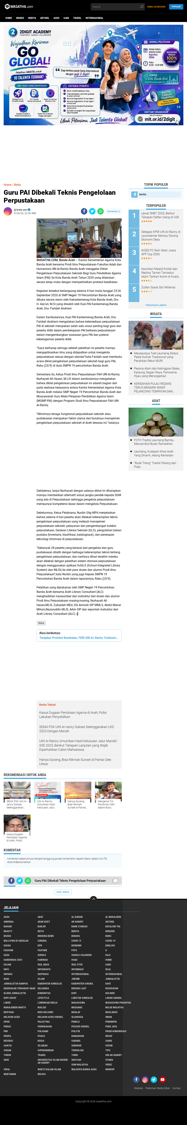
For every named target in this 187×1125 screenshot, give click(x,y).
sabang (75, 1040)
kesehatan (111, 988)
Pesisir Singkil (80, 1026)
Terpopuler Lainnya (156, 305)
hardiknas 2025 (13, 959)
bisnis (7, 935)
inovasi (8, 974)
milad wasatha (114, 1007)
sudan (7, 1050)
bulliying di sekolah (16, 940)
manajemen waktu (15, 1007)
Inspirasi (43, 974)
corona (42, 940)
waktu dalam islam (49, 1069)
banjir (42, 926)
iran (6, 978)
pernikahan (45, 1026)
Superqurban (46, 1050)
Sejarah (43, 1045)
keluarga (43, 988)
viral (7, 1069)
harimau (43, 959)
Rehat (108, 1036)
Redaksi (138, 1088)
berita (32, 17)
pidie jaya (111, 1026)
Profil (7, 1036)
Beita (41, 623)
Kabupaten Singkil (82, 983)
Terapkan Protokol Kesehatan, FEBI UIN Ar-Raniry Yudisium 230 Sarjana (79, 638)
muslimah (111, 1012)
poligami (43, 1031)
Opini (7, 1021)
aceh (56, 17)
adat (40, 916)
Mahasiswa (78, 1002)
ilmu (66, 17)
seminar (76, 1045)
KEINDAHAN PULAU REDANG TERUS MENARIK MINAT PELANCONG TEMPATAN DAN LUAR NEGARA (153, 387)
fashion (8, 950)
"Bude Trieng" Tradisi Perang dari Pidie (155, 465)
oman (108, 1016)
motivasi (9, 1012)
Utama (109, 1059)
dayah (7, 945)
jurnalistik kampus (16, 983)
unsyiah (76, 1059)
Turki (74, 1055)
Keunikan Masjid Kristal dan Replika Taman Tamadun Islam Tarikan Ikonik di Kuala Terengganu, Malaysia (160, 272)
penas (7, 1026)
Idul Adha (43, 964)
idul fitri (77, 964)
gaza (6, 955)
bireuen (110, 931)
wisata (42, 1074)
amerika (9, 921)
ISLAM (41, 978)
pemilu (75, 1021)
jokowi (75, 978)
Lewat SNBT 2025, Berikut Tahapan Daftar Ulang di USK (160, 215)
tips (107, 1050)
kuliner (110, 993)
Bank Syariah (79, 926)
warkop (110, 1069)
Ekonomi (76, 945)
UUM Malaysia (79, 1064)
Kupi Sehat (10, 997)
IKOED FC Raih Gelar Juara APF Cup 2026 (158, 252)
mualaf (75, 1012)
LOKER (7, 1002)
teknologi (77, 1050)
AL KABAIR (77, 916)
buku (108, 935)
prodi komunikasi (115, 1031)
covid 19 (76, 940)
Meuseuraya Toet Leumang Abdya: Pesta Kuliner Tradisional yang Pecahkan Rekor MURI (156, 357)
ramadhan (77, 1036)
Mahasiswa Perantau (118, 1002)
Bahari (8, 926)
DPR (40, 945)
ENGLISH (110, 945)
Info (6, 969)
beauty (8, 931)
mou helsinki (45, 1012)
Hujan (7, 964)
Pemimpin (111, 1021)
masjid (42, 1007)
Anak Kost (44, 921)
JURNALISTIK (112, 978)
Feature (42, 950)
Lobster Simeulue (82, 997)
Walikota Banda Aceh (84, 1069)
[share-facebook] (84, 211)
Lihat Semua (62, 892)
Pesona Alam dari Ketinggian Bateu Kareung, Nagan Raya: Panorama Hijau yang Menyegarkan (157, 372)
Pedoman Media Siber (157, 1088)
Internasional (94, 17)
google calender (81, 955)
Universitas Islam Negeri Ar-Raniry (53, 1061)
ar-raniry (77, 921)
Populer (176, 6)
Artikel (44, 17)
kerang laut (78, 988)
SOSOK (109, 1045)
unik (6, 1059)
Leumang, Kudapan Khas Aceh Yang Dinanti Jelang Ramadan (153, 453)
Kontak (176, 1088)
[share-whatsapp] (100, 211)
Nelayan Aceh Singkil (50, 1016)
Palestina (44, 1021)
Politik (75, 1031)
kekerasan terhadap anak (19, 988)
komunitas (44, 993)
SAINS (108, 1040)
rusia (41, 1040)
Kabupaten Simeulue (50, 983)
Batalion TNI (112, 926)
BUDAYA (75, 935)
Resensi (8, 1040)
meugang (76, 1007)
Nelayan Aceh (12, 1016)
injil (108, 969)
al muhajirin (113, 916)
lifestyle (43, 997)
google (42, 955)
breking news (46, 935)
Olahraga (77, 1016)
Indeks (20, 17)
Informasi (77, 969)
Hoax (74, 959)
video (108, 1064)
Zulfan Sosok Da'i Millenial (158, 287)
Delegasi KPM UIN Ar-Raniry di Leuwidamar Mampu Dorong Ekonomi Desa (160, 235)
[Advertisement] (93, 151)
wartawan (10, 1074)
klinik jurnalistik (15, 993)
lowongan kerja (47, 1002)
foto (74, 950)
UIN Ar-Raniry (113, 1055)
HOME (108, 959)
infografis (44, 969)
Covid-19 (110, 940)
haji (107, 955)
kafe (108, 983)
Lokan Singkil (113, 997)
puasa (41, 1036)
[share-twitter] (92, 211)
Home (8, 17)
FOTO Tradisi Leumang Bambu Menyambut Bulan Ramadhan (154, 442)
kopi (74, 993)
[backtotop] (93, 899)
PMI (6, 1031)
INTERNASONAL (113, 974)
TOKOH (7, 1055)
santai (8, 1045)
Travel (77, 17)
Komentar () (113, 211)
